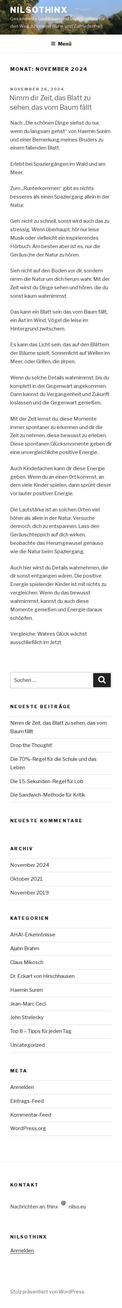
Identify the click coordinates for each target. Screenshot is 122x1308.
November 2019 (29, 893)
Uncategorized (27, 1045)
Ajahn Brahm (24, 948)
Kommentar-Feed (30, 1115)
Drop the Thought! (31, 745)
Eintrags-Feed (27, 1101)
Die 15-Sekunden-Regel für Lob (46, 781)
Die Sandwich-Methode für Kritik (47, 795)
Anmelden (22, 1087)
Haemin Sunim (26, 990)
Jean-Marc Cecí (28, 1004)
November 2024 (29, 865)
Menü (65, 44)
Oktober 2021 (26, 879)
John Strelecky (27, 1017)
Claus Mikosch (26, 962)
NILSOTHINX (39, 10)
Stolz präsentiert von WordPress (47, 1291)
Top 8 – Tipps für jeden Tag (41, 1031)
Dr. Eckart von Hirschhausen (42, 976)
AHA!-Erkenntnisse (32, 935)
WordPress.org (28, 1128)
